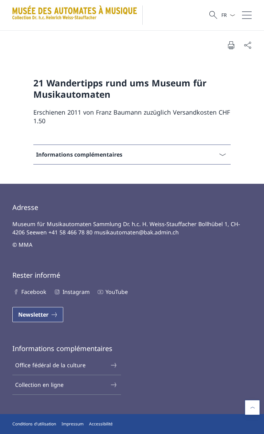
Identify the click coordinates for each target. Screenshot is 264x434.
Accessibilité (101, 424)
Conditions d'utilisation (34, 424)
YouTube (117, 292)
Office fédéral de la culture (50, 365)
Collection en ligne (39, 385)
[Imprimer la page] (231, 45)
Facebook (33, 292)
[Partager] (247, 45)
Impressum (73, 424)
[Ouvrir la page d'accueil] (80, 15)
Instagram (76, 292)
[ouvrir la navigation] (246, 15)
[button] (252, 407)
